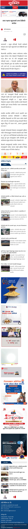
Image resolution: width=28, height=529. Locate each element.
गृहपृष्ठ (2, 7)
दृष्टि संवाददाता (7, 29)
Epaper (15, 8)
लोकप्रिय (5, 164)
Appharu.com (16, 528)
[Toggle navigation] (26, 7)
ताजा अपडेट (5, 462)
